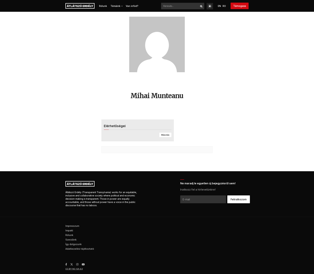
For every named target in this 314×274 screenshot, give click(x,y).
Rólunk (103, 6)
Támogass (239, 6)
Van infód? (132, 6)
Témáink (115, 6)
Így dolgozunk (73, 244)
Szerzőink (71, 239)
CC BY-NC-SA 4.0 (74, 269)
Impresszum (72, 225)
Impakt (69, 230)
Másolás (165, 135)
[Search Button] (201, 6)
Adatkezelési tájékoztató (79, 248)
